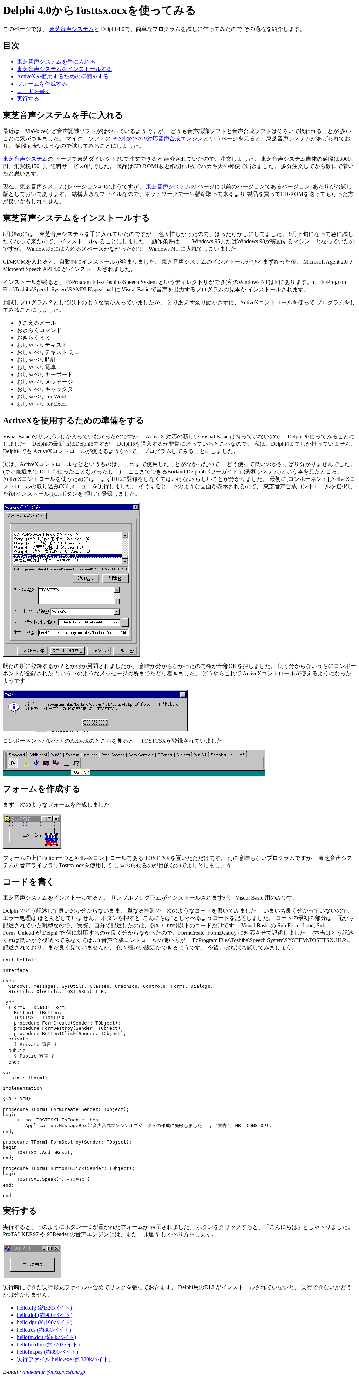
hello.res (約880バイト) (44, 1330)
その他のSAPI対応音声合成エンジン (157, 138)
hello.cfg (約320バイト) (44, 1308)
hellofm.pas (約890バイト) (47, 1352)
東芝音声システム (71, 29)
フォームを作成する (42, 84)
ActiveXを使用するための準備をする (63, 76)
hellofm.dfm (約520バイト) (48, 1344)
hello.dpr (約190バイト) (44, 1322)
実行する (28, 98)
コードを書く (33, 91)
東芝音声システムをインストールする (64, 69)
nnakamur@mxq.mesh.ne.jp (53, 1372)
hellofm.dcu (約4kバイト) (46, 1337)
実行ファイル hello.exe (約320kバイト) (63, 1359)
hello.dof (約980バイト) (44, 1315)
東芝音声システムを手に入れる (56, 62)
